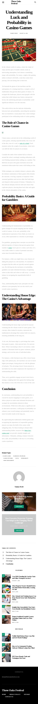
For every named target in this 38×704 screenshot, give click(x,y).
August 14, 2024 (24, 33)
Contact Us (9, 696)
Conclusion (9, 564)
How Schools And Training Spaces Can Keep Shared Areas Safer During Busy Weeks (24, 597)
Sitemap (27, 694)
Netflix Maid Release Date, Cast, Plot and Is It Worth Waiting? (23, 637)
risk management (9, 460)
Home (4, 694)
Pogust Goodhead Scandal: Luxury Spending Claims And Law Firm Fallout (23, 618)
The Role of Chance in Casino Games (17, 552)
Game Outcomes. (8, 458)
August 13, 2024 (24, 502)
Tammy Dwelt (14, 33)
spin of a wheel (24, 143)
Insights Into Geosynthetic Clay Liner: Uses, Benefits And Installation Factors (23, 608)
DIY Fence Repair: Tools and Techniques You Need (21, 657)
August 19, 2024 (24, 526)
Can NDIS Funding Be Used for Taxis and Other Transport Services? (23, 577)
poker (10, 248)
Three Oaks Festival (13, 690)
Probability (25, 458)
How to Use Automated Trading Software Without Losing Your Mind (23, 647)
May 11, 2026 (15, 622)
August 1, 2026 (16, 580)
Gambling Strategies (19, 456)
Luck (17, 458)
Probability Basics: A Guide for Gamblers (18, 555)
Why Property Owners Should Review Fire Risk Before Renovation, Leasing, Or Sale (24, 587)
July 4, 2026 (15, 601)
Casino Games (7, 456)
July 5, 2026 (15, 591)
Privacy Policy (15, 694)
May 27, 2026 (15, 611)
